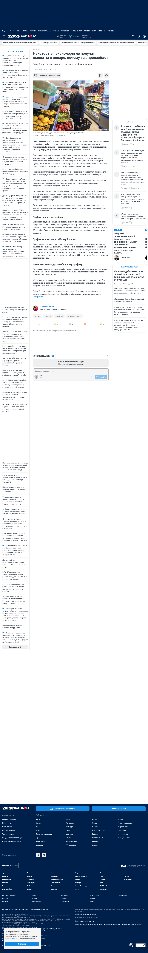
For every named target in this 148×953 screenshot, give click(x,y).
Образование (71, 845)
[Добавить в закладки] (100, 75)
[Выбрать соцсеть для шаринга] (106, 75)
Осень (94, 823)
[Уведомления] (139, 36)
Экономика (123, 834)
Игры (100, 31)
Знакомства (22, 31)
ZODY (94, 31)
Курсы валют (76, 31)
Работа (95, 834)
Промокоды (109, 31)
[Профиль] (144, 36)
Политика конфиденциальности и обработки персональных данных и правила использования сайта (108, 924)
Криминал (70, 823)
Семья (94, 845)
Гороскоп (65, 31)
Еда (37, 838)
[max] (44, 855)
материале (38, 296)
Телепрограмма (44, 31)
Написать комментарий (49, 75)
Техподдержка (8, 834)
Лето (68, 830)
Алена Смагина (47, 307)
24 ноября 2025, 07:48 (40, 69)
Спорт (120, 819)
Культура (69, 827)
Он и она (95, 819)
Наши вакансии (8, 830)
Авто (38, 819)
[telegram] (38, 855)
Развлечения (97, 838)
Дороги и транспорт (44, 834)
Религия (95, 841)
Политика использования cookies (86, 918)
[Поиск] (133, 36)
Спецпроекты (124, 838)
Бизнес (39, 823)
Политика (96, 827)
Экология (122, 830)
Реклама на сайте (9, 819)
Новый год (59, 316)
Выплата (48, 316)
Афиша (56, 31)
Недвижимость (8, 31)
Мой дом (69, 834)
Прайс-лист (7, 823)
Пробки (87, 31)
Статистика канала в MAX (13, 841)
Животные (40, 841)
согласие (13, 939)
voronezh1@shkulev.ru (30, 927)
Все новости (15, 51)
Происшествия (98, 830)
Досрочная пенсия (74, 316)
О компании (7, 827)
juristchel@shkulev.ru (55, 929)
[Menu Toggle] (3, 36)
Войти (41, 378)
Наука (68, 838)
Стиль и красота (125, 823)
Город (38, 830)
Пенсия (37, 316)
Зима (68, 819)
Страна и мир (123, 827)
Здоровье (40, 845)
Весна (38, 827)
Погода (33, 31)
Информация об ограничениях (85, 914)
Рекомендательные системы (84, 921)
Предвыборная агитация (12, 838)
